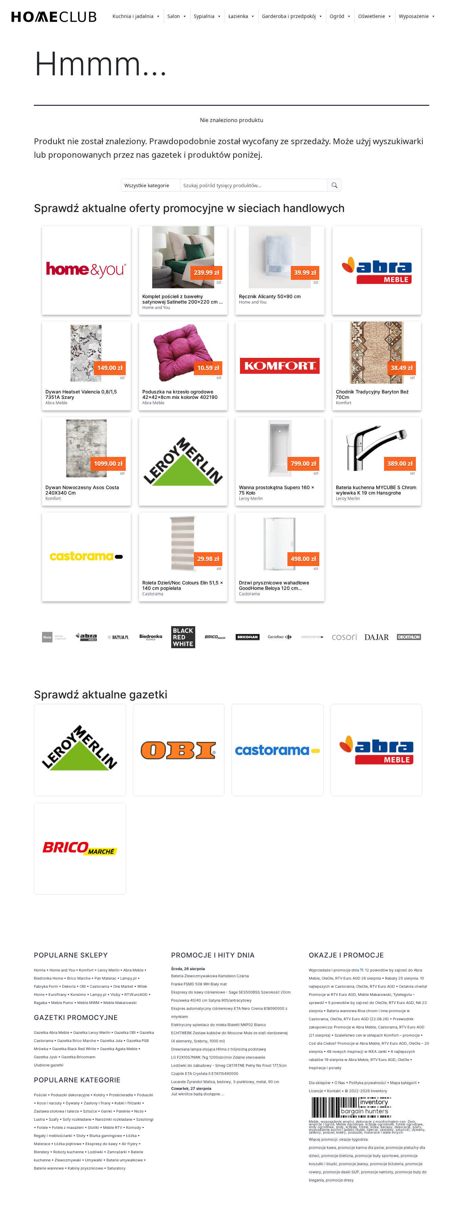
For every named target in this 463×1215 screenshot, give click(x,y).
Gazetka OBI (125, 1032)
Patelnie (123, 1111)
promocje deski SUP (341, 1172)
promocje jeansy (353, 1163)
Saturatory (116, 1168)
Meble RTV (112, 1127)
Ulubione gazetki (48, 1065)
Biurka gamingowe (105, 1135)
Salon (173, 16)
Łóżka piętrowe (67, 1143)
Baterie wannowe (49, 1168)
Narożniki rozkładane (113, 1119)
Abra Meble (133, 970)
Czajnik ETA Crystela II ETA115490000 (204, 1073)
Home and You (62, 970)
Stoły (80, 1135)
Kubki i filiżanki (128, 1103)
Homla (39, 970)
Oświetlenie (371, 16)
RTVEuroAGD (135, 994)
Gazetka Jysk (45, 1057)
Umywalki (93, 1160)
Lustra (39, 1119)
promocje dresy (340, 1180)
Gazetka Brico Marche (76, 1040)
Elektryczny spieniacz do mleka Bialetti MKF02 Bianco (218, 1024)
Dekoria (69, 986)
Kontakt (334, 1090)
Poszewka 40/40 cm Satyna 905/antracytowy (211, 1000)
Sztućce (90, 1111)
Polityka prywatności (367, 1082)
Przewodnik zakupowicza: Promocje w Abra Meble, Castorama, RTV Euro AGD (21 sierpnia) (366, 1027)
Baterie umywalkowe (124, 1160)
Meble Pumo (62, 1002)
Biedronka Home (48, 978)
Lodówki (95, 1152)
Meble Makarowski (120, 1002)
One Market (123, 986)
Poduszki (145, 1095)
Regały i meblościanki (53, 1135)
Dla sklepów (319, 1082)
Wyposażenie (414, 16)
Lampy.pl (128, 978)
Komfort (86, 970)
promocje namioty (377, 1172)
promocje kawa (322, 1147)
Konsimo (78, 994)
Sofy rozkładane (77, 1119)
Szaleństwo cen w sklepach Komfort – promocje (377, 1035)
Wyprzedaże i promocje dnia (334, 970)
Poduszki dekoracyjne (70, 1095)
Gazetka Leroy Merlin (91, 1032)
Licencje (316, 1090)
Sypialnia (204, 16)
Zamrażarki (117, 1152)
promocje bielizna (337, 1155)
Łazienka (238, 16)
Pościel (40, 1095)
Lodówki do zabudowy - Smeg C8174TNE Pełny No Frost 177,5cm (229, 1065)
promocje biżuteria (386, 1163)
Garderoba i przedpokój (289, 16)
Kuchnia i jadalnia (133, 16)
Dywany (73, 1103)
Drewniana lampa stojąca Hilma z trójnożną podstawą (218, 1049)
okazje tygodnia (353, 1139)
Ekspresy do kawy (101, 1143)
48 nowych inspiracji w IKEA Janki (357, 1051)
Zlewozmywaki (68, 1160)
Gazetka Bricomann (78, 1057)
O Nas (340, 1082)
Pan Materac (105, 978)
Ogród (337, 16)
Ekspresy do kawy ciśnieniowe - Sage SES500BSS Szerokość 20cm (231, 992)
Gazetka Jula (111, 1040)
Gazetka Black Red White (74, 1048)
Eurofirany (57, 994)
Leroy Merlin (108, 970)
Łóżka (131, 1135)
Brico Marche (78, 978)
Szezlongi (145, 1119)
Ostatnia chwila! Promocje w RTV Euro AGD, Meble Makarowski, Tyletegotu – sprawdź (368, 994)
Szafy (54, 1119)
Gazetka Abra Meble (51, 1032)
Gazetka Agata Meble (118, 1048)
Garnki (106, 1111)
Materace (42, 1143)
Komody (133, 1127)
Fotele (42, 1127)
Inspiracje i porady (325, 1067)
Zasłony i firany (97, 1103)
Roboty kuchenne (68, 1152)
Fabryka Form (46, 986)
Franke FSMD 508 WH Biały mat (199, 984)
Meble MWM (88, 1002)
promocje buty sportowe (377, 1155)
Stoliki (93, 1127)
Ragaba (40, 1002)
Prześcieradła (121, 1095)
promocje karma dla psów (361, 1147)
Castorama (99, 986)
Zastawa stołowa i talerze (56, 1111)
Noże (138, 1111)
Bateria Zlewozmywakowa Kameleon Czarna (210, 975)
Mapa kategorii (403, 1082)
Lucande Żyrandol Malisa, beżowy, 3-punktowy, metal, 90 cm (225, 1081)
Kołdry (99, 1095)
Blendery (41, 1152)
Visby (115, 994)
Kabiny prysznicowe (85, 1168)
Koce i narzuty (49, 1103)
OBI (83, 986)
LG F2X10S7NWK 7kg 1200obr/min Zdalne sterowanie (218, 1057)
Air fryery (130, 1143)
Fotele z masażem (68, 1127)
